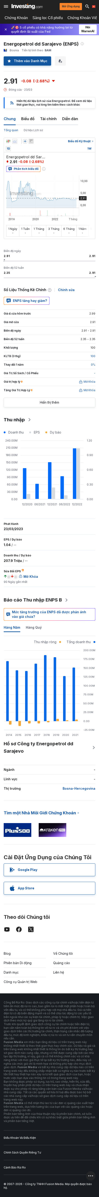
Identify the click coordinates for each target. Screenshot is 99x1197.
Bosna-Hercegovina (79, 788)
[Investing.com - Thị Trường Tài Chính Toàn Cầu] (27, 6)
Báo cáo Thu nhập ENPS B (33, 600)
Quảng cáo (61, 963)
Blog (7, 953)
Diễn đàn (70, 118)
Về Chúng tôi (63, 953)
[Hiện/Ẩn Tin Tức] (31, 141)
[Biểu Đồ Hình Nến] (8, 141)
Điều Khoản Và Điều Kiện (20, 1137)
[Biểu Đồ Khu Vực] (14, 141)
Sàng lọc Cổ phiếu (47, 18)
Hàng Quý (34, 627)
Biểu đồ (28, 118)
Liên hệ (58, 972)
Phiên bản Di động (18, 963)
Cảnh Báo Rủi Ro (15, 1167)
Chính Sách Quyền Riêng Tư (22, 1152)
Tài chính (48, 118)
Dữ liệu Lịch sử (33, 130)
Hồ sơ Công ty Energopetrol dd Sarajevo (38, 747)
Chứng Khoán (16, 18)
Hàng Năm (12, 627)
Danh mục (11, 972)
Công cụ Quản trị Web (20, 982)
